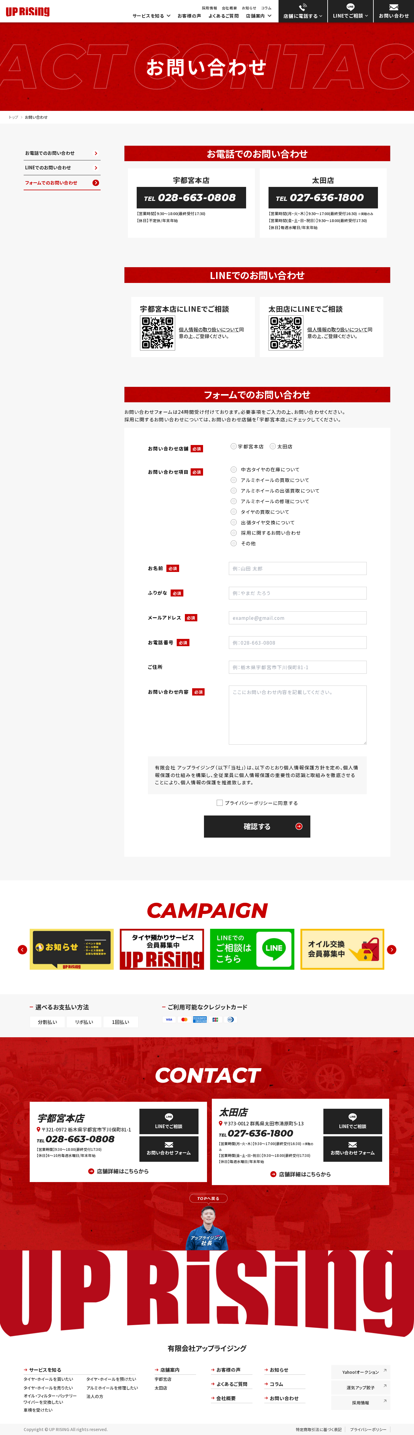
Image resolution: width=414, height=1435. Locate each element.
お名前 (162, 568)
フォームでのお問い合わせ (51, 182)
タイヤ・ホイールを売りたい (48, 1388)
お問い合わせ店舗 (174, 448)
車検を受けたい (38, 1410)
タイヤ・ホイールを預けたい (111, 1379)
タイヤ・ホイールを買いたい (48, 1379)
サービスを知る (148, 16)
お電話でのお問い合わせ (50, 153)
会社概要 (229, 7)
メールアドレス (171, 617)
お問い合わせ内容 (175, 691)
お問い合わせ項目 (174, 471)
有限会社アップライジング (207, 1348)
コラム (266, 8)
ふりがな (164, 592)
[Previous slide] (22, 949)
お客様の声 (190, 16)
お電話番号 (167, 642)
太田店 (233, 1111)
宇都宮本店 (60, 1117)
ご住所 (155, 666)
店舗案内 (255, 16)
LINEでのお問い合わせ (48, 167)
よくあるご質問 (224, 16)
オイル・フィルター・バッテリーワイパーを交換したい (50, 1399)
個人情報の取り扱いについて (209, 329)
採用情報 (209, 7)
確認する (257, 826)
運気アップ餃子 (361, 1387)
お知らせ (249, 7)
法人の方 (94, 1396)
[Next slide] (391, 949)
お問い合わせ (284, 1398)
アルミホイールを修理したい (112, 1388)
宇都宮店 (163, 1379)
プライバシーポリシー (368, 1429)
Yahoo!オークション (360, 1372)
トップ (13, 117)
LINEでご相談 (168, 1126)
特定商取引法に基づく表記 (319, 1429)
